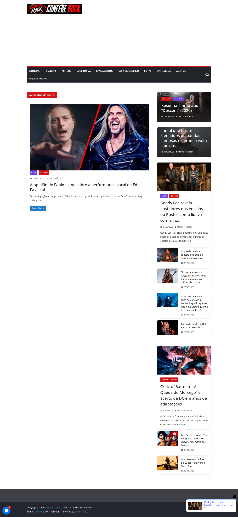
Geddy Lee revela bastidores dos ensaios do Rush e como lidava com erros (181, 211)
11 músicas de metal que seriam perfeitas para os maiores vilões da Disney (191, 140)
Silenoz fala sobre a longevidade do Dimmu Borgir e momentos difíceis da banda (193, 277)
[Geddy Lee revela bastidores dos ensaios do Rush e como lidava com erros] (184, 177)
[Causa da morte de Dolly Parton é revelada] (167, 328)
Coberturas (83, 70)
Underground (38, 78)
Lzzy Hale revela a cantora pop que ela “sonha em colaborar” (192, 255)
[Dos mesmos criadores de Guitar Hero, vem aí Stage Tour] (167, 465)
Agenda (181, 70)
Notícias (34, 70)
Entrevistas (164, 70)
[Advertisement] (119, 42)
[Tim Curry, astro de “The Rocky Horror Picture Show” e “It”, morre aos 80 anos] (167, 442)
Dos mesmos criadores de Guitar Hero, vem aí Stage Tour (193, 463)
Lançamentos (104, 70)
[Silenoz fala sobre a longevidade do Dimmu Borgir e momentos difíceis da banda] (167, 280)
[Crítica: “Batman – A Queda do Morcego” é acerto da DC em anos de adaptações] (184, 360)
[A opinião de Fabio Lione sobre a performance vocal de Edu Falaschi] (89, 137)
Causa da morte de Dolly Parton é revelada (194, 325)
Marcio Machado (54, 178)
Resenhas (51, 70)
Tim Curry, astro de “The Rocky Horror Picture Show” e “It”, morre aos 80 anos (194, 440)
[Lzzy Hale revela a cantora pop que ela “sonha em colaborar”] (167, 257)
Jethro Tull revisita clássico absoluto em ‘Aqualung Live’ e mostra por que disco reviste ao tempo (188, 100)
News (33, 172)
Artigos (66, 70)
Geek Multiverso (128, 70)
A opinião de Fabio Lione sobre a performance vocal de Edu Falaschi (85, 187)
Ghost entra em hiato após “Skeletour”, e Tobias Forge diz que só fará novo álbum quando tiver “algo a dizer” (194, 303)
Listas (147, 70)
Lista (171, 129)
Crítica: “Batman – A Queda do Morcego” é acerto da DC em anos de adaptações (183, 395)
